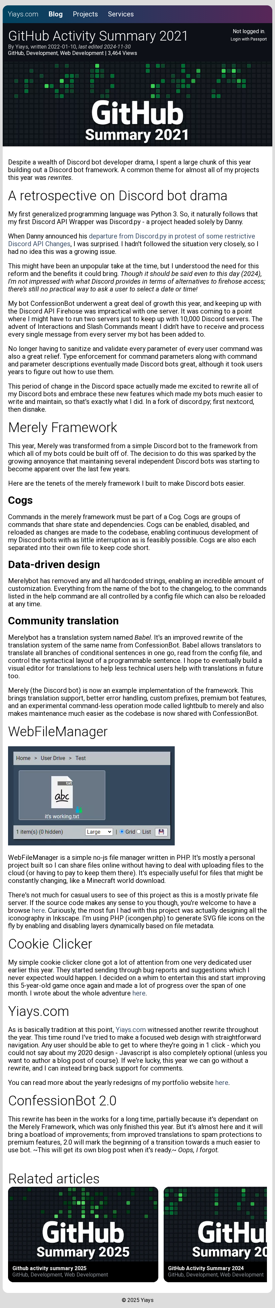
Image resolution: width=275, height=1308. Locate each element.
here (38, 910)
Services (121, 14)
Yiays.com (23, 14)
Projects (85, 14)
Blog (56, 14)
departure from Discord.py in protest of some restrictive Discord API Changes (131, 240)
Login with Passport (249, 39)
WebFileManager (58, 732)
